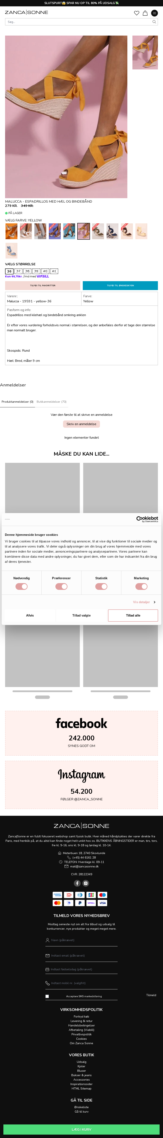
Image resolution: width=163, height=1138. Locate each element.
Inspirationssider (81, 1084)
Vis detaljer (141, 602)
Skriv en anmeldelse (81, 424)
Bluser (81, 1071)
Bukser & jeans (81, 1075)
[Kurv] (145, 13)
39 (36, 271)
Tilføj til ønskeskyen (120, 285)
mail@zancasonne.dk (84, 866)
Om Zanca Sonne (81, 1043)
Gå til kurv (82, 1112)
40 (45, 271)
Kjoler (81, 1066)
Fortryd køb (81, 1017)
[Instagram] (85, 883)
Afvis (30, 615)
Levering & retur (82, 1021)
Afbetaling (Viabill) (81, 1030)
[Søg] (154, 22)
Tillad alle (133, 615)
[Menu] (154, 13)
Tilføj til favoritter (42, 285)
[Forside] (26, 12)
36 (9, 271)
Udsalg (81, 1062)
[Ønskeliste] (136, 13)
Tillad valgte (81, 615)
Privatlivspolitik (82, 1034)
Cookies (81, 1039)
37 (18, 271)
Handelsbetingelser (81, 1025)
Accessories (81, 1080)
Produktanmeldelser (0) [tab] (17, 402)
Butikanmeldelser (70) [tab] (51, 402)
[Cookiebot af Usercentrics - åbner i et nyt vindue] (139, 519)
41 (54, 271)
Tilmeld (151, 995)
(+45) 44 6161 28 (84, 858)
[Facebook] (77, 883)
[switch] (61, 586)
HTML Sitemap (81, 1089)
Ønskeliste (81, 1107)
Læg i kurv (81, 1129)
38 (27, 271)
